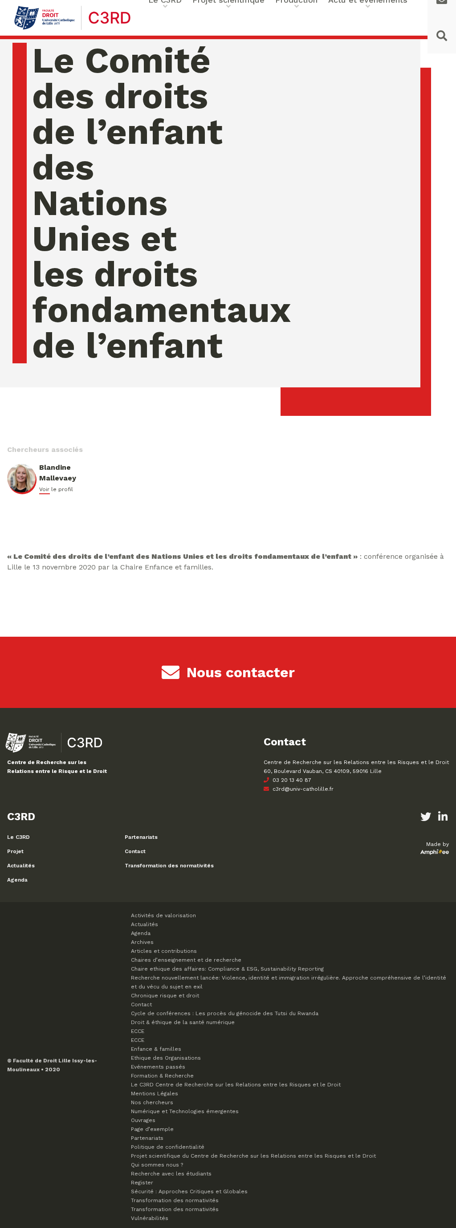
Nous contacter (241, 672)
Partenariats (141, 837)
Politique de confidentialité (167, 1147)
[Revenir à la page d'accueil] (72, 28)
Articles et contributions (164, 951)
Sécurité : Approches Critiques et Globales (189, 1191)
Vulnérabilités (149, 1218)
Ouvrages (143, 1120)
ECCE (137, 1031)
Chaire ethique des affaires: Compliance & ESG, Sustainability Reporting (227, 969)
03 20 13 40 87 (291, 780)
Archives (142, 942)
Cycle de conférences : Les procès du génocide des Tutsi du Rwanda (224, 1013)
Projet (15, 851)
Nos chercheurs (152, 1102)
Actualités (21, 865)
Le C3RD (18, 837)
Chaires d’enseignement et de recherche (186, 960)
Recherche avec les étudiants (171, 1174)
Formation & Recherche (162, 1076)
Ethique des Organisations (166, 1058)
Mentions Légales (154, 1093)
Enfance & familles (156, 1049)
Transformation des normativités (169, 865)
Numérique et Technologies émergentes (185, 1111)
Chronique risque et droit (165, 995)
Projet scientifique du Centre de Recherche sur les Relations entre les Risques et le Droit (253, 1156)
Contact (135, 851)
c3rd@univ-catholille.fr (302, 789)
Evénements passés (158, 1067)
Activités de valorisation (163, 915)
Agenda (17, 880)
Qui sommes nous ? (157, 1165)
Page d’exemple (152, 1129)
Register (142, 1182)
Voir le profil (56, 489)
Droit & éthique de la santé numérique (183, 1022)
